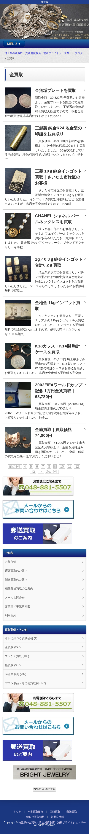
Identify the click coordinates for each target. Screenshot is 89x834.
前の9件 (15, 466)
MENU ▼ (14, 44)
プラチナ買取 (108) (17, 656)
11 (69, 466)
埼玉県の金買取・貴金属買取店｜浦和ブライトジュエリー (38, 53)
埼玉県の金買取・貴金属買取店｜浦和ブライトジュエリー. (52, 822)
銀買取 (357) (13, 665)
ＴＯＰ (17, 811)
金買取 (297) (13, 647)
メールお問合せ (15, 597)
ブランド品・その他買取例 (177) (25, 683)
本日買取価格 (35, 811)
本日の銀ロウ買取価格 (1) (21, 638)
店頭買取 (55, 811)
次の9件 (51, 472)
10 (62, 466)
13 (33, 472)
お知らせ (10, 561)
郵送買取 (72, 811)
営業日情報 (57, 816)
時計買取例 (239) (15, 674)
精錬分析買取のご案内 (19, 588)
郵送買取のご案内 (16, 579)
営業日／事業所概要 (17, 606)
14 (41, 472)
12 (77, 466)
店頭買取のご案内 (16, 570)
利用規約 (10, 615)
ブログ (79, 53)
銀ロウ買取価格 (35, 816)
